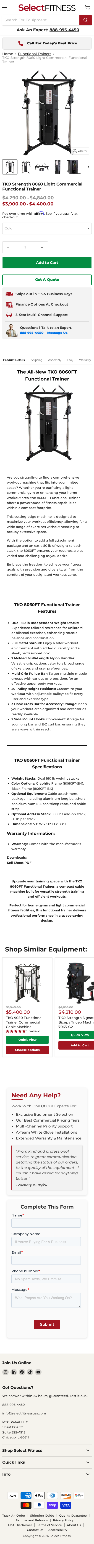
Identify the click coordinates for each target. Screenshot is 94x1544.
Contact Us (35, 1530)
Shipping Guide (42, 1515)
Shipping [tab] (36, 360)
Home (7, 54)
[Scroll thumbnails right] (87, 167)
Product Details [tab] (14, 360)
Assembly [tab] (54, 360)
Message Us (57, 333)
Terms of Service (49, 1525)
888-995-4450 (32, 333)
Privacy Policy (63, 1520)
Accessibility (57, 1530)
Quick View (27, 1039)
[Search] (85, 20)
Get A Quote (47, 279)
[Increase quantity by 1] (42, 247)
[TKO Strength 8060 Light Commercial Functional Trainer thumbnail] (10, 167)
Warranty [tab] (85, 360)
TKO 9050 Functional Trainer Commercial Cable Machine (24, 1022)
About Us (74, 1525)
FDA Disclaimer (20, 1525)
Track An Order (13, 1515)
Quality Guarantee (73, 1515)
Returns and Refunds (32, 1520)
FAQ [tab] (70, 360)
